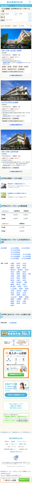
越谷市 (24, 274)
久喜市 (18, 280)
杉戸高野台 (19, 62)
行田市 (12, 265)
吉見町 (18, 295)
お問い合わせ (21, 446)
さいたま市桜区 (27, 254)
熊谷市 (18, 263)
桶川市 (12, 280)
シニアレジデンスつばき (9, 102)
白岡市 (21, 288)
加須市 (18, 267)
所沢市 (24, 265)
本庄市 (24, 267)
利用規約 (13, 441)
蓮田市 (12, 284)
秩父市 (18, 265)
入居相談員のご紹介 (23, 449)
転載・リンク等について (11, 444)
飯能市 (12, 267)
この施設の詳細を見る (15, 75)
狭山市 (27, 269)
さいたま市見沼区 (15, 252)
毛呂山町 (19, 290)
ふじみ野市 (14, 288)
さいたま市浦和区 (15, 256)
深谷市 (24, 272)
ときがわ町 (14, 297)
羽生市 (12, 272)
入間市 (18, 276)
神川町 (18, 301)
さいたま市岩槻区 (26, 258)
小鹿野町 (19, 299)
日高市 (19, 286)
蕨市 (30, 274)
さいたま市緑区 (15, 258)
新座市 (24, 278)
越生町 (25, 290)
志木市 (12, 278)
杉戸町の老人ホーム (27, 432)
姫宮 (17, 116)
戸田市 (12, 276)
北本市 (24, 280)
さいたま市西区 (15, 248)
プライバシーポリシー (22, 441)
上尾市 (12, 274)
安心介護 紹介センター (6, 432)
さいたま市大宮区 (15, 250)
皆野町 (27, 297)
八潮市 (12, 282)
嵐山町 (18, 293)
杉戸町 (24, 303)
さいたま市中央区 (15, 254)
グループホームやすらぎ (9, 151)
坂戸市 (18, 284)
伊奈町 (27, 288)
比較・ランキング (12, 446)
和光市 (18, 278)
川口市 (24, 263)
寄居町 (12, 303)
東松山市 (13, 269)
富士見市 (19, 282)
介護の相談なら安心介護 (5, 473)
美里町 (12, 301)
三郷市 (25, 282)
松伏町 (12, 305)
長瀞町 (12, 299)
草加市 (18, 274)
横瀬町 (21, 297)
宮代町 (18, 303)
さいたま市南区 (27, 256)
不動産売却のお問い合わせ (16, 451)
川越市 (12, 263)
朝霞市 (24, 276)
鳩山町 (24, 295)
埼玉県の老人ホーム (17, 432)
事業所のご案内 (22, 444)
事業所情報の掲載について (10, 449)
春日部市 (20, 269)
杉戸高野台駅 (13, 322)
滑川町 (12, 293)
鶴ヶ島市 (13, 286)
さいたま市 (4, 248)
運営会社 (7, 441)
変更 (16, 14)
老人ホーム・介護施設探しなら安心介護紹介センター (11, 475)
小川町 (24, 293)
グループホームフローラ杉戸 (11, 50)
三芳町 (12, 290)
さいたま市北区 (25, 248)
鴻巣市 (18, 272)
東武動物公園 (6, 62)
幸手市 (24, 284)
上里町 (24, 301)
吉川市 (25, 286)
